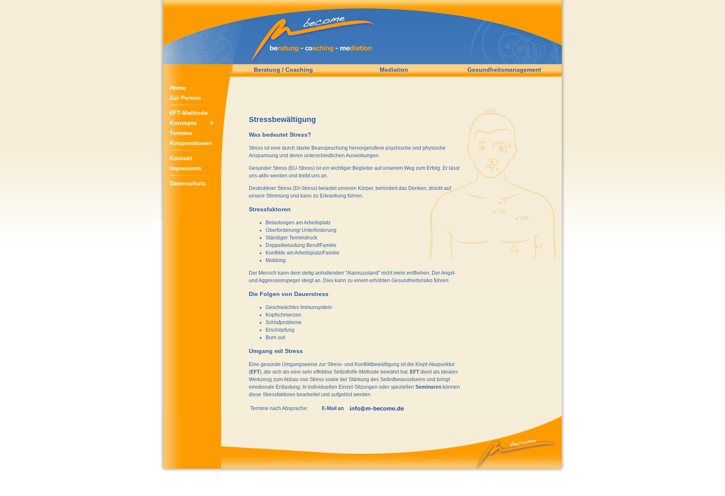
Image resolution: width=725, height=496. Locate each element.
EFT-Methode (189, 112)
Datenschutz (188, 183)
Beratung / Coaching (283, 69)
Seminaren (428, 387)
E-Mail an (333, 408)
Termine (181, 133)
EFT (255, 372)
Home (178, 87)
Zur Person (185, 97)
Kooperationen (191, 143)
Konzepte (183, 122)
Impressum (185, 168)
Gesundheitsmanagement (504, 69)
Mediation (394, 69)
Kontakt (181, 158)
